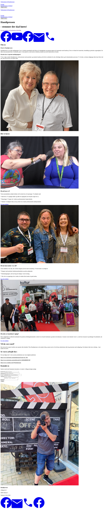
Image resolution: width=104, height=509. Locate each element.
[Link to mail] (38, 41)
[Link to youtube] (17, 41)
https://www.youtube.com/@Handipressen (11, 362)
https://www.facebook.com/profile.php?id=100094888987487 (15, 360)
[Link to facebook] (6, 41)
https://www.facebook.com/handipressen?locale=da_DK (14, 357)
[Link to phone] (49, 41)
